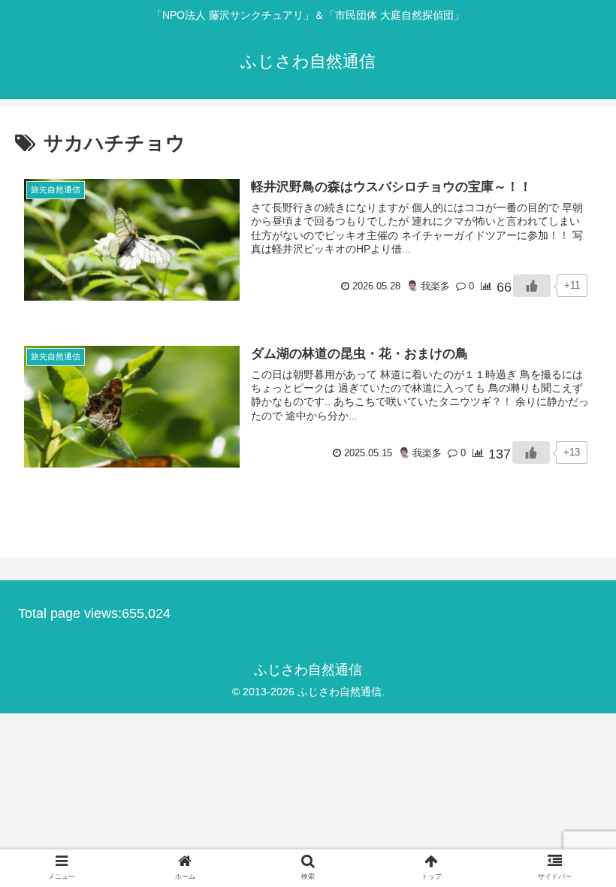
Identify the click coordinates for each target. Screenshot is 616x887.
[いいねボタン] (532, 285)
